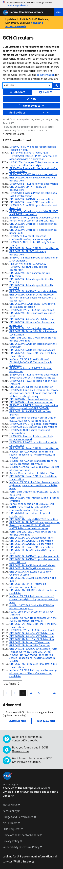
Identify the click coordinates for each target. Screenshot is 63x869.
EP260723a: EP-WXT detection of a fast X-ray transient (33, 443)
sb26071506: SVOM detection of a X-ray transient (31, 613)
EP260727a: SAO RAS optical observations (33, 174)
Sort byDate (17, 112)
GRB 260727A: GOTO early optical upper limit (32, 314)
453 (55, 693)
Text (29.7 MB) (45, 721)
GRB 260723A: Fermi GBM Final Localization (34, 448)
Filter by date (31, 105)
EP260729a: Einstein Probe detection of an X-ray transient (33, 170)
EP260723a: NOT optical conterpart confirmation (29, 431)
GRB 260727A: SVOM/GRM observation (31, 199)
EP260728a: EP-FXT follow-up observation (33, 183)
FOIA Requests (11, 829)
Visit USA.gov (23, 861)
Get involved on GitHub (26, 762)
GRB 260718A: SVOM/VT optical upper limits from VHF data (34, 560)
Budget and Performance (18, 817)
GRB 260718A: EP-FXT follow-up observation (34, 522)
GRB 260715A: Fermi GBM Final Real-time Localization (33, 625)
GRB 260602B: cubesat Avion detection (31, 399)
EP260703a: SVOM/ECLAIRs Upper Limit (31, 630)
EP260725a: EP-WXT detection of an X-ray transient (33, 382)
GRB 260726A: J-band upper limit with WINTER (31, 280)
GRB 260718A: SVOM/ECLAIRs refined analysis (30, 413)
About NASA (10, 805)
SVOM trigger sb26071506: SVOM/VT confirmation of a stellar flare (29, 508)
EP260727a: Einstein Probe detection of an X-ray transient (33, 259)
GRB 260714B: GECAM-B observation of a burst (32, 579)
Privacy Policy (11, 841)
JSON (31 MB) (17, 721)
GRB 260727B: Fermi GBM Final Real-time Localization (33, 333)
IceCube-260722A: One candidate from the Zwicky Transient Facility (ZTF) (33, 462)
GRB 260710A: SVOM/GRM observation (31, 543)
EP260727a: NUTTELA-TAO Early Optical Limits (32, 243)
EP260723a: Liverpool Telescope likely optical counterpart (31, 437)
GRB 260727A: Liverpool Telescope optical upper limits (33, 231)
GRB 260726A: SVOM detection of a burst (32, 350)
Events (47, 92)
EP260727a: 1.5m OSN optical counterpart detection (33, 206)
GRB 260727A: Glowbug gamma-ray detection (29, 274)
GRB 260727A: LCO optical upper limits (31, 328)
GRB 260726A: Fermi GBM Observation (31, 202)
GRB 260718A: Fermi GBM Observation (31, 547)
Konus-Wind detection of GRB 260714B (31, 503)
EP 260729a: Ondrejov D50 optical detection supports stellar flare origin (34, 163)
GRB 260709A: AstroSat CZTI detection (31, 636)
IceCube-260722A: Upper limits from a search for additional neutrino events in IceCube (32, 454)
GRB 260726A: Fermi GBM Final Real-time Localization (33, 354)
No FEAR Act (10, 823)
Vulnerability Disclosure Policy (21, 847)
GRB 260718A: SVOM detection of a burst (32, 565)
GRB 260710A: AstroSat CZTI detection (31, 633)
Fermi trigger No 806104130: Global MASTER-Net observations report (29, 527)
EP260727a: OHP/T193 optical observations (34, 217)
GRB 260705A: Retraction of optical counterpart (29, 514)
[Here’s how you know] (31, 4)
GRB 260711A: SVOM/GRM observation (31, 540)
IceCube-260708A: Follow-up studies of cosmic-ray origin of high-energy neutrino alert (33, 599)
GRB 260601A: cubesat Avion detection (31, 402)
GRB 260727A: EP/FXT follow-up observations (27, 253)
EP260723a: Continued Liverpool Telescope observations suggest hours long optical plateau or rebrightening (34, 393)
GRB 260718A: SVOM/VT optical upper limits (34, 556)
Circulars (19, 92)
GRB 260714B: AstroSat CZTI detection (31, 639)
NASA (23, 792)
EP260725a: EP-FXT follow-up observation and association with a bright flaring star (33, 376)
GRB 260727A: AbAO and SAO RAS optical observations (32, 179)
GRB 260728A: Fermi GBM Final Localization (34, 248)
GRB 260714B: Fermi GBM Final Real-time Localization (33, 665)
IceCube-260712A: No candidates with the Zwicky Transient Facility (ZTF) (33, 619)
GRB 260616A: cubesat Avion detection (31, 386)
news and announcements (24, 24)
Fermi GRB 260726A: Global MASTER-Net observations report (32, 339)
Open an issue (20, 751)
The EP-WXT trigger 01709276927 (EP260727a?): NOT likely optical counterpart (28, 267)
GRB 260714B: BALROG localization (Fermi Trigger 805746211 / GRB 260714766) (33, 650)
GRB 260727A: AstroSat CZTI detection (31, 319)
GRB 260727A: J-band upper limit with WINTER (31, 286)
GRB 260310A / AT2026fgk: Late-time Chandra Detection (30, 573)
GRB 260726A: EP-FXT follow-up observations (27, 188)
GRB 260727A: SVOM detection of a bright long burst (33, 345)
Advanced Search (15, 133)
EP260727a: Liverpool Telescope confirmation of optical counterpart (30, 237)
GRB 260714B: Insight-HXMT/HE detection (33, 519)
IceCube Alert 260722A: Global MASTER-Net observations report (34, 468)
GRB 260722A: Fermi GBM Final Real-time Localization (33, 477)
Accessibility (10, 811)
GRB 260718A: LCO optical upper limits (31, 537)
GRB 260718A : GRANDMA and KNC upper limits (32, 551)
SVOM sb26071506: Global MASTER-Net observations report (31, 607)
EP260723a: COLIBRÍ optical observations (33, 426)
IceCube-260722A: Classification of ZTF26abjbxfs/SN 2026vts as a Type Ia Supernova (30, 362)
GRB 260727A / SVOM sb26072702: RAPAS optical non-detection (32, 305)
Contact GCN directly (24, 740)
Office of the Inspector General (21, 835)
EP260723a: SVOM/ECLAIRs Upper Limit (31, 310)
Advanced (12, 704)
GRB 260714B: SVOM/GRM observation (31, 568)
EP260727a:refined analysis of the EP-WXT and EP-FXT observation (33, 213)
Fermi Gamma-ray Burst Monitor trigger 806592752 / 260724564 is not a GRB (32, 419)
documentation (46, 74)
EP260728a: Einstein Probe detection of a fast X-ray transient (33, 194)
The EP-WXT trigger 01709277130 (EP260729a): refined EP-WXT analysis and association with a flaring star (33, 156)
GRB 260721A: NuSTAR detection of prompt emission (34, 499)
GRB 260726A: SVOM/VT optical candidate (33, 291)
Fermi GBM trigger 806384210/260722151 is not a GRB (34, 493)
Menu (58, 12)
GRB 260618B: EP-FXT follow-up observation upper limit (27, 585)
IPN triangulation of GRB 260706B (29, 408)
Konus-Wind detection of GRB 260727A (31, 220)
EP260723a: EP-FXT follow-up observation (33, 405)
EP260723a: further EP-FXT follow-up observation (30, 370)
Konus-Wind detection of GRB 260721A (31, 473)
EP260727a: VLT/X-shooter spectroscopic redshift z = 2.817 (32, 148)
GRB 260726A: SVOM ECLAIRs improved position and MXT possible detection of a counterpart (32, 297)
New (33, 99)
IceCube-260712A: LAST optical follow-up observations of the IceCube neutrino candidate (33, 673)
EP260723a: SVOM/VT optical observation (33, 423)
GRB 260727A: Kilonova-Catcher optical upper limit (32, 323)
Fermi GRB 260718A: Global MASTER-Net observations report (32, 533)
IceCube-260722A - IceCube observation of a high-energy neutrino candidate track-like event (34, 485)
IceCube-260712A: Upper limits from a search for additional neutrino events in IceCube (32, 657)
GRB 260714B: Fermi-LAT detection (29, 642)
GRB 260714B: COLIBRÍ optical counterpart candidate (34, 591)
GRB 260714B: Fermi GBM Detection (29, 645)
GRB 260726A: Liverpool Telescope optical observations (33, 225)
